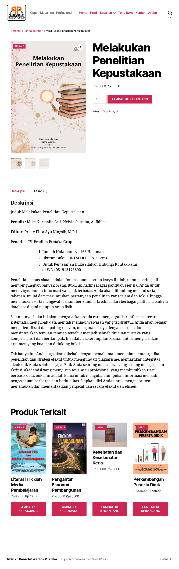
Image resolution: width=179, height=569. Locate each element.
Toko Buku (125, 12)
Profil (93, 12)
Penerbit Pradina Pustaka (38, 559)
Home (83, 12)
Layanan (106, 12)
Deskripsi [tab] (18, 191)
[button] (80, 47)
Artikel (152, 12)
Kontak (140, 12)
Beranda (16, 30)
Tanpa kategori (33, 30)
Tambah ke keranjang (130, 99)
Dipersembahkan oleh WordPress (84, 559)
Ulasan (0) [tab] (40, 191)
